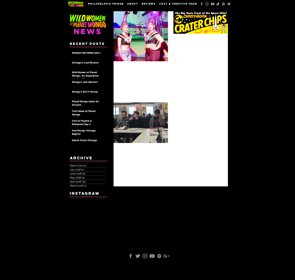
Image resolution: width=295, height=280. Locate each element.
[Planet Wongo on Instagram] (207, 4)
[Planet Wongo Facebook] (201, 4)
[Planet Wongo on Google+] (166, 256)
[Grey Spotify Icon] (223, 4)
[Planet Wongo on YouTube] (212, 4)
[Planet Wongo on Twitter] (229, 4)
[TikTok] (218, 4)
